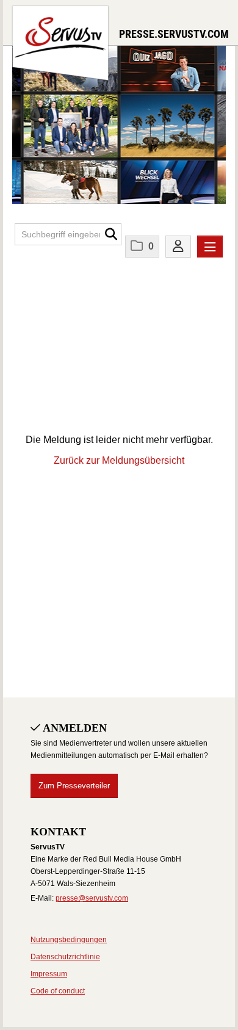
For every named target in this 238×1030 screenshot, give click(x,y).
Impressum (49, 974)
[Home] (60, 41)
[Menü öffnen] (210, 247)
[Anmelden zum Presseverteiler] (178, 247)
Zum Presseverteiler (74, 785)
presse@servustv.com (92, 898)
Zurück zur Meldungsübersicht (119, 460)
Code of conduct (58, 991)
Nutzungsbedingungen (69, 939)
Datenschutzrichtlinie (65, 957)
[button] (110, 234)
